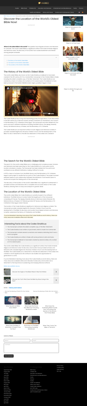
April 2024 (6, 386)
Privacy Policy (60, 365)
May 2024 (6, 384)
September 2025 (8, 370)
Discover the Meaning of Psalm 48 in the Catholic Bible (45, 291)
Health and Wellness (35, 12)
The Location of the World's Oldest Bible (18, 65)
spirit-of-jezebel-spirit (35, 391)
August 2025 (7, 371)
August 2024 (7, 382)
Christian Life (32, 8)
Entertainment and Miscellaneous (62, 8)
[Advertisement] (31, 35)
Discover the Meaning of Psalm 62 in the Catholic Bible (17, 291)
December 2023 (7, 393)
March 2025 (6, 380)
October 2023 (7, 397)
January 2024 (7, 391)
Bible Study (24, 8)
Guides (17, 8)
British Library (8, 266)
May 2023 (6, 401)
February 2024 (7, 390)
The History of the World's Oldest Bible (18, 60)
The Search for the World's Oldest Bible (18, 62)
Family (75, 8)
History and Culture (48, 12)
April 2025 (6, 379)
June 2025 (6, 375)
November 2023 (7, 395)
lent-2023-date (34, 388)
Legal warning (60, 369)
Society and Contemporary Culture (64, 12)
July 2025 (6, 373)
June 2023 (6, 399)
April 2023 (6, 402)
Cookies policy (60, 367)
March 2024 (6, 388)
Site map (59, 371)
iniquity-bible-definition (35, 386)
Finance (81, 8)
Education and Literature (44, 8)
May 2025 (6, 377)
